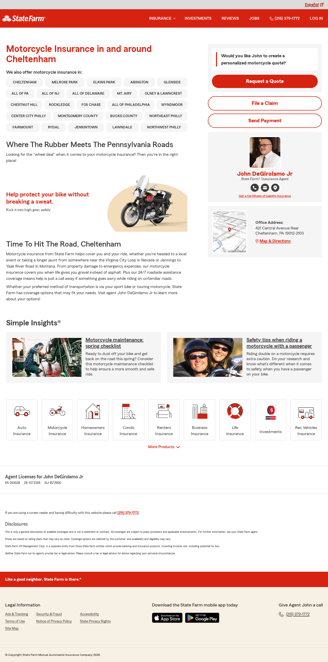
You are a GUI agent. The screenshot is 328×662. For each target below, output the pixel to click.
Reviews (230, 18)
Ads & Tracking (16, 614)
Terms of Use (15, 621)
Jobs (254, 18)
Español (312, 5)
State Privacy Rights (95, 621)
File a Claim (265, 103)
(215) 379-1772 (287, 18)
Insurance (160, 18)
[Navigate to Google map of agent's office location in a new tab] (275, 188)
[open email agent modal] (265, 188)
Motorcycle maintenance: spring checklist (115, 343)
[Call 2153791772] (255, 188)
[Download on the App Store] (167, 618)
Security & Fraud (49, 614)
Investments (198, 18)
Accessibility (89, 614)
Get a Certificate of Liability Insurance (265, 195)
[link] (24, 18)
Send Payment (264, 120)
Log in (316, 18)
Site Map (12, 628)
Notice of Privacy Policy (54, 621)
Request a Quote (265, 81)
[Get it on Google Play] (202, 618)
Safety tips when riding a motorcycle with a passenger (279, 343)
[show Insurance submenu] (173, 18)
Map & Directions (275, 241)
